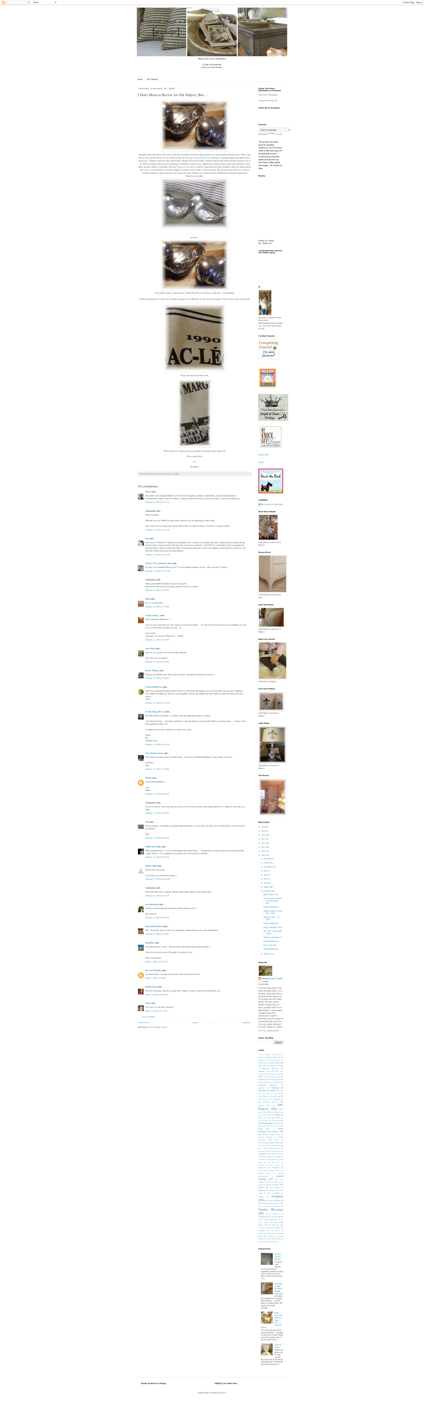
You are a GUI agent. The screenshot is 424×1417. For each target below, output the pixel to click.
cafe (270, 1082)
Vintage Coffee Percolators (267, 1233)
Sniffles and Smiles (153, 846)
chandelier (261, 1088)
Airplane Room (271, 1057)
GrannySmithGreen (153, 686)
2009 (263, 855)
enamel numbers (275, 1118)
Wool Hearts (277, 1239)
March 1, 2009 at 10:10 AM (156, 961)
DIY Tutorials (152, 79)
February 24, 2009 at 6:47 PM (157, 661)
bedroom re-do (264, 1071)
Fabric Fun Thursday (271, 1120)
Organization (262, 1168)
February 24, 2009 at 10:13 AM (157, 554)
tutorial (277, 1227)
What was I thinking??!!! (273, 937)
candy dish (277, 1082)
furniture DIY (277, 1131)
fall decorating (266, 1123)
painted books (275, 1170)
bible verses (275, 1076)
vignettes (277, 1230)
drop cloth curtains (264, 1115)
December (268, 858)
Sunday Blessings (270, 1209)
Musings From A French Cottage (272, 980)
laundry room (275, 1154)
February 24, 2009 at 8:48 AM (157, 502)
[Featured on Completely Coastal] (268, 358)
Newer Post (143, 1022)
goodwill (272, 1142)
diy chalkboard (275, 1099)
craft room (276, 1096)
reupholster (272, 1190)
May (266, 878)
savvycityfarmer (152, 904)
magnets (270, 1156)
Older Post (246, 1022)
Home (140, 79)
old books (275, 1165)
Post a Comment (148, 1016)
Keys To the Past (270, 945)
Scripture (277, 1196)
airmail (260, 1057)
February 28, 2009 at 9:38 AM (157, 895)
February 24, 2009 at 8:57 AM (157, 529)
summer (277, 1206)
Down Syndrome (275, 1112)
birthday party (263, 1079)
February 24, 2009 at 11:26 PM (157, 702)
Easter (277, 1114)
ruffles (269, 1193)
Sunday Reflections (271, 906)
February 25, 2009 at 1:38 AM (157, 744)
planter (268, 1185)
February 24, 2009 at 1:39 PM (157, 606)
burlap (273, 1079)
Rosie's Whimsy (152, 670)
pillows (260, 1185)
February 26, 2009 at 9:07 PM (157, 857)
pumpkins (261, 1190)
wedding (270, 1236)
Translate (278, 134)
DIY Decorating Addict (267, 1102)
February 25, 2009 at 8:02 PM (157, 793)
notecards (261, 1165)
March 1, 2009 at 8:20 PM (155, 978)
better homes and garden (273, 1074)
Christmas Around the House (278, 1286)
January (267, 953)
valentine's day (264, 1230)
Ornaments (275, 1167)
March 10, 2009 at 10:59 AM (156, 994)
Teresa (148, 1003)
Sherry (148, 491)
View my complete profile (268, 1030)
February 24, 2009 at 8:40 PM (157, 678)
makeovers (279, 1156)
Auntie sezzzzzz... (152, 615)
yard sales (273, 1242)
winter (268, 1239)
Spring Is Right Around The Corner (272, 911)
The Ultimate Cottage (154, 753)
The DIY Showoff (277, 1217)
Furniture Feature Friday (271, 1134)
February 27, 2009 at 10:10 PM (157, 879)
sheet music (269, 1200)
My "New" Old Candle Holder (272, 932)
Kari (147, 538)
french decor (270, 1126)
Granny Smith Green (202, 157)
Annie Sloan (262, 1063)
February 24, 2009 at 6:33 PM (157, 639)
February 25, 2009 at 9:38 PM (157, 813)
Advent (277, 1054)
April (266, 882)
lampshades (262, 1154)
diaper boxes (262, 1099)
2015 (263, 830)
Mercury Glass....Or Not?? (271, 918)
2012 (263, 843)
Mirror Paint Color (270, 894)
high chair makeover (274, 1145)
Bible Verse (262, 1076)
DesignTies (149, 942)
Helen (147, 598)
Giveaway (262, 1142)
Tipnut (261, 462)
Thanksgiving (263, 1216)
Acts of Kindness (264, 1054)
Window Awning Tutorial (277, 1256)
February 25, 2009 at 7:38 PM (157, 769)
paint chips (262, 1170)
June (266, 874)
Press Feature (275, 1187)
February (267, 890)
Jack (268, 1151)
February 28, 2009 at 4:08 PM (157, 917)
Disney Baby (263, 454)
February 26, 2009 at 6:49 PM (157, 837)
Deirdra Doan (151, 986)
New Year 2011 (274, 1162)
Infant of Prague (277, 1345)
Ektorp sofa (262, 1118)
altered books (276, 1060)
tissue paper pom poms (275, 1225)
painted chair (264, 1173)
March (266, 886)
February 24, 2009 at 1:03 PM (157, 590)
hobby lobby (262, 1148)
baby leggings (270, 1066)
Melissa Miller (151, 865)
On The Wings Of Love (155, 711)
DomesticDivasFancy (154, 926)
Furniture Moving (265, 1137)
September (268, 866)
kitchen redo (277, 1151)
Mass (262, 1159)
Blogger (222, 1392)
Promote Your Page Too (267, 101)
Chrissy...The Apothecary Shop (158, 563)
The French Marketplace (268, 95)
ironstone (261, 1151)
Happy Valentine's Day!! (273, 927)
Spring (268, 1206)
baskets (280, 1066)
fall (282, 1120)
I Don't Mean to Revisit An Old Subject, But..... (272, 900)
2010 (263, 851)
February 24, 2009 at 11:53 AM (157, 570)
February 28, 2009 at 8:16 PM (157, 934)
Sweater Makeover (273, 1214)
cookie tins (270, 1093)
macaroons (261, 1156)
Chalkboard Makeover (267, 1085)
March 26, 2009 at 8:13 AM (156, 1010)
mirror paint (272, 1159)
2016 (263, 826)
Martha (148, 777)
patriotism (277, 1182)
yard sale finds (262, 1242)
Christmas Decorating (267, 1090)
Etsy (259, 1120)
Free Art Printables (153, 970)
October (267, 862)
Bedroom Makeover (271, 1068)
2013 (263, 838)
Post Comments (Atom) (158, 1027)
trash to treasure (266, 1228)
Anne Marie (150, 648)
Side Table (273, 1203)
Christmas (275, 1087)
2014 (263, 834)
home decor (275, 1148)
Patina (268, 1182)
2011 (263, 847)
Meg (147, 821)
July (265, 870)
